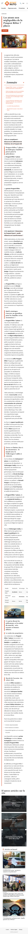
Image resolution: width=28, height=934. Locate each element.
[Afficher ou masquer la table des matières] (20, 83)
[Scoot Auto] (10, 3)
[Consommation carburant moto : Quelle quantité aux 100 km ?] (14, 907)
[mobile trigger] (2, 3)
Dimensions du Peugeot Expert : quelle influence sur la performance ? (13, 233)
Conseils (14, 800)
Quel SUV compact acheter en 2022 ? (14, 803)
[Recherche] (20, 3)
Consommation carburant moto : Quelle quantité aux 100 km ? (14, 918)
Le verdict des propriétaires (13, 106)
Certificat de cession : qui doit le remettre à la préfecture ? (11, 871)
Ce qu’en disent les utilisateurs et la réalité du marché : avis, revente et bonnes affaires (14, 102)
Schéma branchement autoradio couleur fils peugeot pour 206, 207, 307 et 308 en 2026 (14, 837)
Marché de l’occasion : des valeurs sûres (15, 109)
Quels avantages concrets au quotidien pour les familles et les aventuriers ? (15, 91)
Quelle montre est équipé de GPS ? (14, 820)
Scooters (5, 916)
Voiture (5, 30)
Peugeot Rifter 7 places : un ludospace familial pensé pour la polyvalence (14, 87)
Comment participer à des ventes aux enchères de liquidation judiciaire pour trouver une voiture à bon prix (13, 895)
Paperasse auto (7, 869)
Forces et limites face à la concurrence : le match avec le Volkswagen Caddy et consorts (14, 97)
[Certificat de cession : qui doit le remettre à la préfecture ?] (14, 860)
